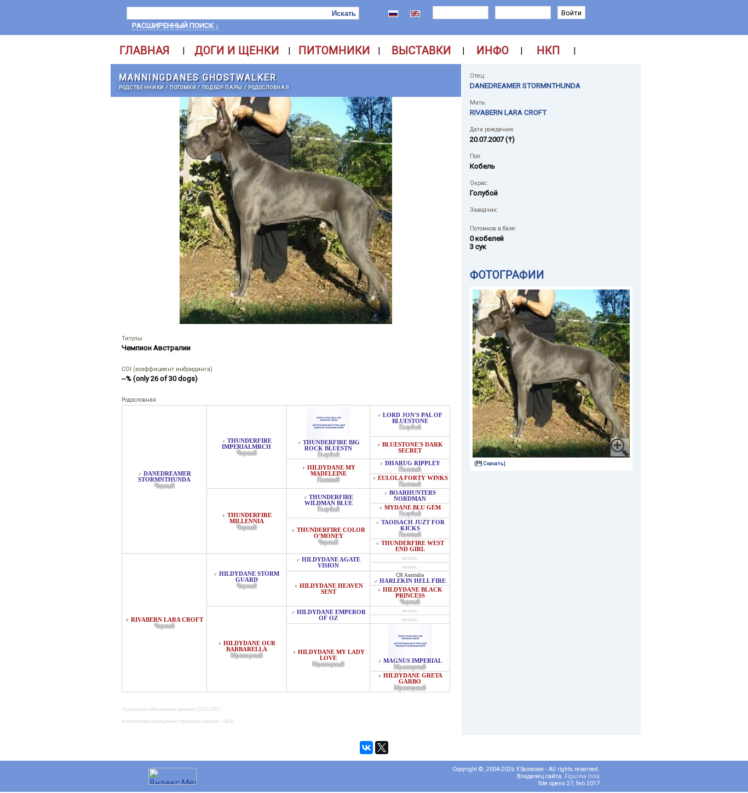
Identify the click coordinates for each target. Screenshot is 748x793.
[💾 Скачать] (489, 463)
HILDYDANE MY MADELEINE (331, 471)
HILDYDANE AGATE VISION (331, 563)
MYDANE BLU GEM (412, 508)
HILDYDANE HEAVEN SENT (331, 589)
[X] (381, 747)
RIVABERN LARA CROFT (167, 620)
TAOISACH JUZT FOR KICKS (413, 525)
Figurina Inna (582, 776)
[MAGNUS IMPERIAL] (410, 655)
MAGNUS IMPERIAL (412, 661)
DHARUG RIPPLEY (412, 463)
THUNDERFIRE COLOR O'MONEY (331, 533)
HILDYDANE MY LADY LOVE (331, 655)
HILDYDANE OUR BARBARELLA (249, 646)
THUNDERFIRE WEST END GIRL (412, 546)
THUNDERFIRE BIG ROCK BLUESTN (331, 445)
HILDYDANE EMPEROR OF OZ (331, 615)
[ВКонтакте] (366, 747)
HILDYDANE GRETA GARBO (412, 679)
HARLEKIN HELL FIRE (412, 581)
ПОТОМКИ (183, 87)
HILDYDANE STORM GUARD (249, 577)
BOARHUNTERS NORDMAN (412, 496)
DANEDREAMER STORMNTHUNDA (164, 477)
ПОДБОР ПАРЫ (222, 87)
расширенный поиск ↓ (175, 25)
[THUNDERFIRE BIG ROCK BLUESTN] (328, 436)
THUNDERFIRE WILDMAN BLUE (329, 500)
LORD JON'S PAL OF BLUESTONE (412, 418)
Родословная (268, 87)
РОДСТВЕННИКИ (141, 87)
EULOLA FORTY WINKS (413, 478)
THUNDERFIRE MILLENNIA (249, 518)
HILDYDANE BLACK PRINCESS (412, 593)
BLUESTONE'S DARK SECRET (412, 448)
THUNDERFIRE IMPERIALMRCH (247, 444)
